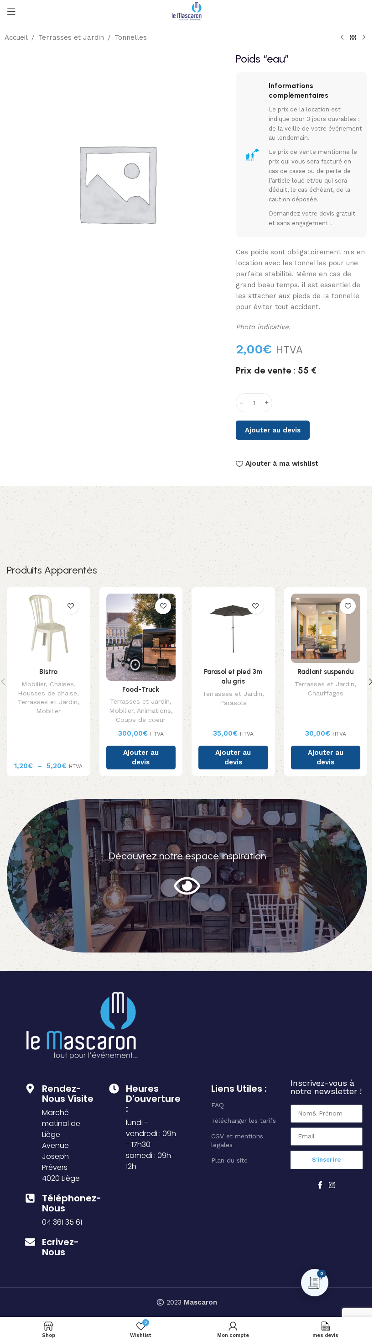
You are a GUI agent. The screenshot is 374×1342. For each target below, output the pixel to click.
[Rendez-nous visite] (30, 1089)
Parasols (233, 702)
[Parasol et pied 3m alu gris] (233, 628)
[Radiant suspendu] (326, 628)
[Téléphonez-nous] (30, 1198)
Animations (154, 710)
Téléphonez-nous (71, 1203)
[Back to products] (353, 37)
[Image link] (82, 1025)
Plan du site (229, 1160)
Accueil (16, 37)
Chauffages (325, 693)
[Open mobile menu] (11, 11)
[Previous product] (342, 37)
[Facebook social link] (320, 1185)
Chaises (62, 684)
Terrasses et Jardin (71, 37)
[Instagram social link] (332, 1185)
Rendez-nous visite (68, 1093)
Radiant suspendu (325, 672)
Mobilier (33, 684)
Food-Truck (140, 689)
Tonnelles (130, 37)
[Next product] (363, 37)
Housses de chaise (47, 693)
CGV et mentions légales (237, 1140)
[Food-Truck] (141, 637)
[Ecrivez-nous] (30, 1242)
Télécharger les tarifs (243, 1120)
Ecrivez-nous (60, 1247)
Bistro (48, 672)
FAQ (217, 1105)
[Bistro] (48, 628)
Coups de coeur (141, 719)
